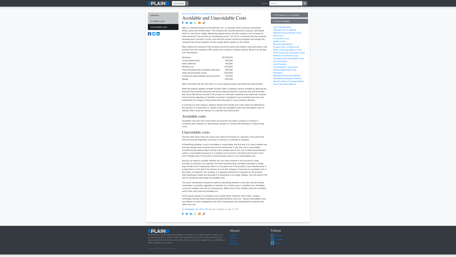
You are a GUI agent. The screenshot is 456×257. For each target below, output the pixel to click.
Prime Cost (278, 35)
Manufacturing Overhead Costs (287, 33)
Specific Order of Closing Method (288, 81)
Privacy (233, 241)
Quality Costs (279, 41)
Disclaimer (234, 243)
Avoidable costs (157, 21)
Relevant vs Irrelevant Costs (285, 55)
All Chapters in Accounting (287, 15)
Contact (233, 238)
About (264, 3)
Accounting (178, 3)
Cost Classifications (206, 14)
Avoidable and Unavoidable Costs (288, 58)
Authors (233, 235)
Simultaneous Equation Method (287, 78)
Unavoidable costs (158, 27)
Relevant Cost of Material (284, 30)
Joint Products (279, 64)
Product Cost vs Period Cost (286, 47)
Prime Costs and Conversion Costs (289, 53)
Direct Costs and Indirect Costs (287, 50)
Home (184, 14)
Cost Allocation (280, 61)
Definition (154, 15)
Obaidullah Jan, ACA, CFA (196, 209)
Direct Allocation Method (284, 84)
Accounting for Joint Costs (285, 67)
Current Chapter (282, 21)
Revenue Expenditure (282, 44)
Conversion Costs (281, 38)
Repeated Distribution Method (286, 75)
